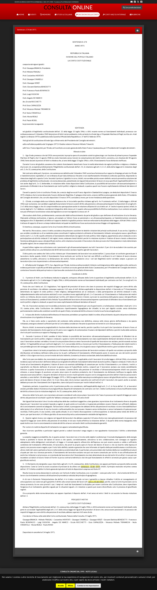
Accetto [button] (61, 586)
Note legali (91, 571)
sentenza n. (85, 467)
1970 (98, 467)
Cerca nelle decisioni (133, 7)
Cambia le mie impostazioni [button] (88, 586)
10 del (92, 467)
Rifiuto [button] (70, 586)
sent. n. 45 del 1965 (96, 482)
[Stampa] (137, 30)
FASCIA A (39, 2)
